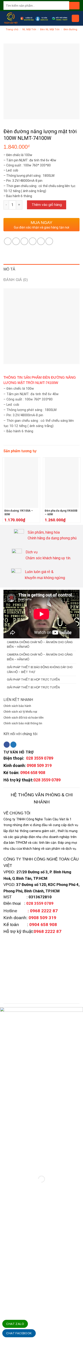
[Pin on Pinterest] (41, 241)
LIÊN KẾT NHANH (18, 700)
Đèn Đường (70, 29)
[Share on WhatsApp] (8, 241)
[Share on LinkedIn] (49, 241)
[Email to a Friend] (32, 241)
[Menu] (75, 18)
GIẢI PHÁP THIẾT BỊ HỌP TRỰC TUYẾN (33, 679)
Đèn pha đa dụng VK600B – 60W (61, 512)
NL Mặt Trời (29, 29)
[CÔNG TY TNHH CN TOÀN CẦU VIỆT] (10, 18)
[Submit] (74, 5)
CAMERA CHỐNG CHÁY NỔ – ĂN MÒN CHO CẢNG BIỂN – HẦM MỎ (40, 644)
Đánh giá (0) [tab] (15, 280)
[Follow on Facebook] (7, 745)
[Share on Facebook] (16, 241)
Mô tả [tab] (9, 269)
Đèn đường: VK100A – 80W (18, 512)
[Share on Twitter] (24, 241)
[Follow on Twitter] (13, 745)
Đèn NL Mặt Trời (49, 29)
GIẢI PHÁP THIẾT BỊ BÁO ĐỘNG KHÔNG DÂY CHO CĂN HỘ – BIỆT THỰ (40, 669)
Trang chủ (12, 29)
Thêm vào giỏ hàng (47, 205)
